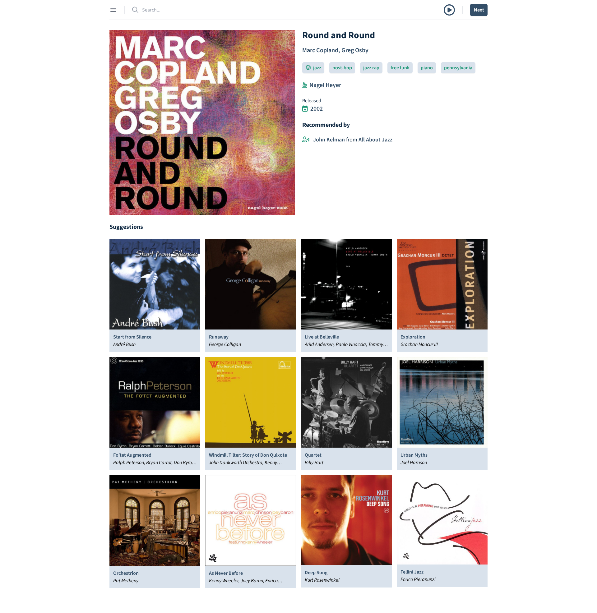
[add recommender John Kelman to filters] (305, 140)
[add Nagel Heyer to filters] (304, 85)
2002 (316, 108)
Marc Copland (320, 50)
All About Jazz (375, 140)
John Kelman (329, 140)
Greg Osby (354, 50)
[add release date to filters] (305, 108)
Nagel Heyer (325, 85)
